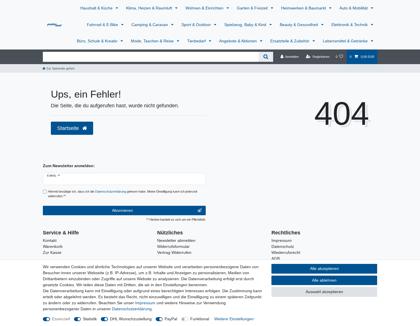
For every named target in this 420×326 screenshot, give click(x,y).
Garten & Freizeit (253, 8)
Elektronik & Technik (350, 24)
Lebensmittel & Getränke (346, 41)
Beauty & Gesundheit (299, 24)
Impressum (281, 240)
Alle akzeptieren (324, 268)
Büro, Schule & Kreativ (98, 41)
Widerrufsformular (173, 246)
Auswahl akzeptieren (324, 291)
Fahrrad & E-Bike (103, 24)
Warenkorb (53, 246)
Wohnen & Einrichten (205, 8)
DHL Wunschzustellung (131, 319)
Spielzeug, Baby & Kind (245, 24)
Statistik (90, 319)
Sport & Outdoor (196, 24)
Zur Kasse (52, 252)
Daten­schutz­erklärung (132, 309)
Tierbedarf (197, 41)
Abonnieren (122, 210)
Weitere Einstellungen (234, 319)
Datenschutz (282, 246)
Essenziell (61, 319)
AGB (275, 258)
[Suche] (266, 57)
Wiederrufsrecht (285, 252)
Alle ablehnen (324, 280)
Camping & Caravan (150, 24)
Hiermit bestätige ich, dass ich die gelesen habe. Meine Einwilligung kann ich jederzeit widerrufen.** (122, 194)
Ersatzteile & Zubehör (290, 41)
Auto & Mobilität (354, 8)
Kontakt (50, 240)
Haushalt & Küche (97, 8)
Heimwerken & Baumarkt (304, 8)
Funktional (199, 319)
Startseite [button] (68, 128)
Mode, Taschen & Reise (153, 41)
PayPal (171, 319)
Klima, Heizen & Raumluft (149, 8)
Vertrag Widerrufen (174, 252)
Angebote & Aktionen (238, 41)
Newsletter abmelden (176, 240)
